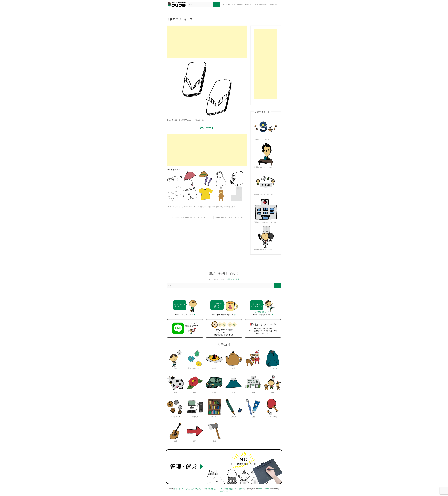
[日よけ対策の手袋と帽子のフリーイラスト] (205, 178)
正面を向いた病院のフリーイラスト (265, 222)
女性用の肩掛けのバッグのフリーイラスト (230, 217)
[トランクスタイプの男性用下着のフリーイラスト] (190, 193)
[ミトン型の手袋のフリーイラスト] (174, 193)
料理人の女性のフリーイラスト (264, 250)
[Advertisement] (207, 42)
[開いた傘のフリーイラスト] (190, 178)
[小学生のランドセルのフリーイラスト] (236, 178)
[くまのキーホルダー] (221, 193)
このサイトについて (228, 4)
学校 (229, 279)
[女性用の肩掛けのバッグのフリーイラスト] (221, 178)
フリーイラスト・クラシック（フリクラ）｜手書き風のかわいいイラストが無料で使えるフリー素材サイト (210, 489)
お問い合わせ (272, 4)
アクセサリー (201, 207)
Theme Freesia (263, 489)
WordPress (224, 491)
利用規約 (240, 4)
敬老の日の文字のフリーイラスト (264, 195)
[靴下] (236, 193)
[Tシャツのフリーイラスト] (205, 193)
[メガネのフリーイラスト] (174, 178)
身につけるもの (229, 207)
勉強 (232, 279)
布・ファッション (185, 207)
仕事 (237, 279)
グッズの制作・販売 (259, 4)
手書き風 (215, 207)
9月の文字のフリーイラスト (263, 139)
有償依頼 (248, 4)
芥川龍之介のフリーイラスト (263, 167)
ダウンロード (207, 127)
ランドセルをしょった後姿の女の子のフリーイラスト (187, 217)
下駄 (209, 207)
